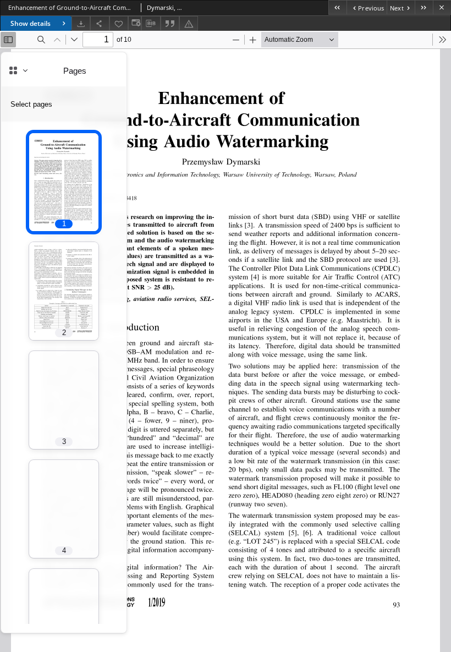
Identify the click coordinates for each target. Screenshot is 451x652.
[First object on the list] (337, 7)
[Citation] (170, 23)
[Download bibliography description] (150, 23)
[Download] (81, 23)
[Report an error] (188, 23)
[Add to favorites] (118, 23)
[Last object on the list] (424, 7)
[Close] (442, 7)
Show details (30, 23)
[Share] (99, 23)
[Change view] (134, 23)
